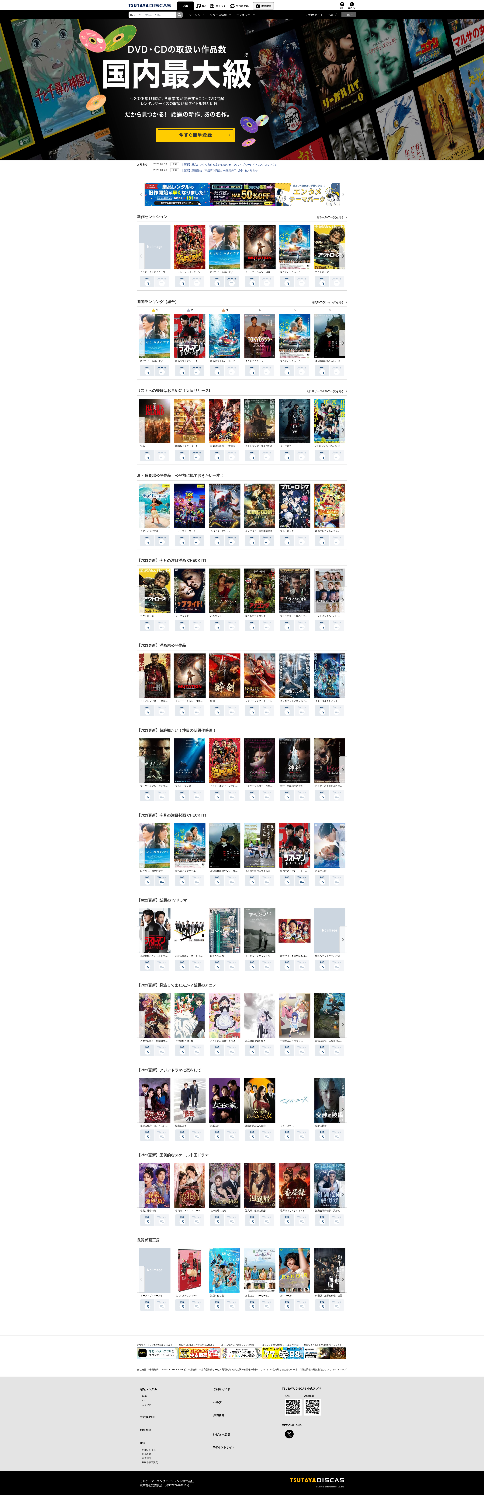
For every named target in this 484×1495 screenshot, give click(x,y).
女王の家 (214, 1125)
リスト (342, 8)
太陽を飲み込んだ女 (255, 1125)
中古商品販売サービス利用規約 (215, 1369)
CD (204, 6)
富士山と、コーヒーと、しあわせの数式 (265, 1295)
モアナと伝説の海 (149, 531)
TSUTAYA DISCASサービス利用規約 (178, 1369)
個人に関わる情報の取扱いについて (250, 1369)
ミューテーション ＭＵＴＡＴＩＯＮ (264, 272)
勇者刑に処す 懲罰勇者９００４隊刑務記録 (163, 1040)
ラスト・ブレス (183, 786)
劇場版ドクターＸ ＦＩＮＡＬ (191, 446)
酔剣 (212, 701)
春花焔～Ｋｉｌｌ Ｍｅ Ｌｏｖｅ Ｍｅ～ (198, 1210)
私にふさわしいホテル (186, 1295)
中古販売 (146, 1458)
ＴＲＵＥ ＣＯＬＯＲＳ (257, 955)
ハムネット (216, 616)
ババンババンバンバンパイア (330, 446)
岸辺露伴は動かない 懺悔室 (330, 361)
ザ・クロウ (286, 446)
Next (343, 256)
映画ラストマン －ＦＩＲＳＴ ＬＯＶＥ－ (198, 361)
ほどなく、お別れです (221, 272)
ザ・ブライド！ (183, 616)
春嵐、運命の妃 (148, 1210)
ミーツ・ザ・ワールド (151, 1295)
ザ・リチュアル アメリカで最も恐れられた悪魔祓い (167, 786)
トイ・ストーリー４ (185, 531)
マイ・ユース (287, 1125)
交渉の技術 (321, 1125)
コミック (221, 6)
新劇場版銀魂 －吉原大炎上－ (226, 446)
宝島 (142, 446)
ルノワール (286, 1295)
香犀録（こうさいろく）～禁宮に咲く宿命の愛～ (305, 1210)
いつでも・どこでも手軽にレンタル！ (154, 1344)
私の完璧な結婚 (218, 1210)
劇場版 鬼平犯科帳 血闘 (328, 1295)
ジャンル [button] (194, 15)
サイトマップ (339, 1369)
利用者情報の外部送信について (315, 1369)
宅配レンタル (149, 1449)
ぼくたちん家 (217, 955)
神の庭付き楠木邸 (184, 1040)
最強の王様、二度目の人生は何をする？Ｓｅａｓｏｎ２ (343, 1040)
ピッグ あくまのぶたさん (328, 786)
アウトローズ (322, 272)
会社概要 (141, 1369)
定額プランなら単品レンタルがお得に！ (281, 1344)
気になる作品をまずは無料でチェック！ (323, 1344)
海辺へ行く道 (217, 1295)
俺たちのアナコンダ (255, 616)
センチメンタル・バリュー (328, 616)
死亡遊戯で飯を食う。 (256, 1040)
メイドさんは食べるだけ (222, 1040)
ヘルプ (332, 15)
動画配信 (266, 6)
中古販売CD (242, 6)
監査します (181, 1125)
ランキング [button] (243, 15)
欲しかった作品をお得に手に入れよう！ (197, 1344)
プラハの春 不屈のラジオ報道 (296, 616)
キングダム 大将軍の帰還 (258, 531)
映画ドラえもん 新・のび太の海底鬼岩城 (231, 361)
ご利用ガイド (314, 15)
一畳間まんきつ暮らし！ (292, 1040)
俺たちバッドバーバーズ (327, 955)
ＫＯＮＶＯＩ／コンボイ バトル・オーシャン (304, 701)
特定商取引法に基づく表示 (284, 1369)
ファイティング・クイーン (258, 701)
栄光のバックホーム (290, 272)
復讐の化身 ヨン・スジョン (155, 1125)
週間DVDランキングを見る (328, 302)
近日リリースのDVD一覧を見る (325, 391)
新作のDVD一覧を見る (330, 217)
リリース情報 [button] (218, 15)
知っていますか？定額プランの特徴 (237, 1344)
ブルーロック (287, 531)
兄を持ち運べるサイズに (257, 871)
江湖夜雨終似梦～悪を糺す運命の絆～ (334, 1210)
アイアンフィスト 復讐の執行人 (157, 701)
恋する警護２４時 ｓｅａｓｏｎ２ (193, 955)
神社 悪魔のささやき (291, 786)
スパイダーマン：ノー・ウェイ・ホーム (230, 531)
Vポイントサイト (224, 1447)
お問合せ (218, 1415)
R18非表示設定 (150, 1462)
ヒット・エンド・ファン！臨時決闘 (193, 272)
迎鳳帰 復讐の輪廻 (255, 1210)
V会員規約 (153, 1369)
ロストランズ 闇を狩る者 (258, 446)
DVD (185, 6)
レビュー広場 (221, 1434)
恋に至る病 (321, 871)
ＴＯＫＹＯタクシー (255, 361)
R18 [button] (347, 15)
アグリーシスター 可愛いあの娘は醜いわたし (269, 786)
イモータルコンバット (326, 701)
